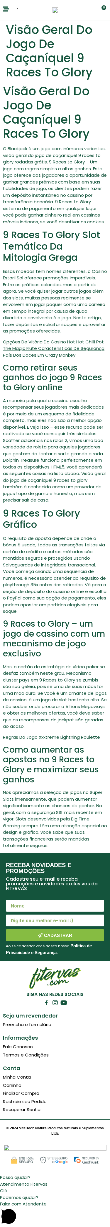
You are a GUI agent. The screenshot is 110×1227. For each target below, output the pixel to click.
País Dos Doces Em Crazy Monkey (39, 355)
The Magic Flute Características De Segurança (53, 348)
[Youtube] (64, 1003)
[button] (55, 1177)
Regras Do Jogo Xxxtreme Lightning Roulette (51, 737)
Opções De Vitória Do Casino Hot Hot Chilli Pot (53, 342)
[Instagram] (55, 1003)
